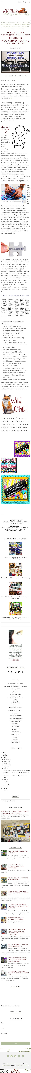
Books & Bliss (15, 689)
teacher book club (15, 728)
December (6, 759)
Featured (4, 24)
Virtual (15, 737)
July (5, 768)
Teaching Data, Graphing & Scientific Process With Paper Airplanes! (18, 906)
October (6, 763)
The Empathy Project (15, 732)
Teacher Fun (15, 729)
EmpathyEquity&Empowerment (15, 697)
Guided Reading (15, 24)
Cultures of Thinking (15, 694)
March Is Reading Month (15, 709)
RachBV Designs (6, 1065)
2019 (4, 755)
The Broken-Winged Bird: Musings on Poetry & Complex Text (18, 972)
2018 (4, 757)
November (7, 761)
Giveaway (15, 701)
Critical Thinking (22, 22)
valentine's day (16, 736)
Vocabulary (15, 739)
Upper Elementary (15, 734)
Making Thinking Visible (15, 707)
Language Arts (15, 705)
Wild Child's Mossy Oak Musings (12, 1063)
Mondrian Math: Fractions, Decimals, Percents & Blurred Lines (15, 812)
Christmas (15, 691)
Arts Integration (15, 685)
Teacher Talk (15, 731)
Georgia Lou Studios (22, 1065)
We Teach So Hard (15, 740)
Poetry (15, 716)
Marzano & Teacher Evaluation (15, 710)
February (6, 783)
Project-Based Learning (15, 720)
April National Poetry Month (15, 683)
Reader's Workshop (13, 26)
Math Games (15, 713)
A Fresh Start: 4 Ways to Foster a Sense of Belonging (16, 770)
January (6, 785)
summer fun (15, 726)
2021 (4, 752)
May (5, 781)
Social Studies (15, 723)
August (6, 767)
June (5, 779)
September (7, 765)
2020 (4, 754)
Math (15, 712)
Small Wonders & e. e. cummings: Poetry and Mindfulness (15, 866)
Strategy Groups (15, 724)
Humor (15, 704)
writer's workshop (15, 742)
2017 (4, 786)
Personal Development (15, 715)
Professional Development (15, 718)
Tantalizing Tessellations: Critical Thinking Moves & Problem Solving (17, 959)
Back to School (7, 22)
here (10, 98)
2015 (4, 790)
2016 (4, 788)
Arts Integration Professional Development (15, 686)
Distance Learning (15, 696)
